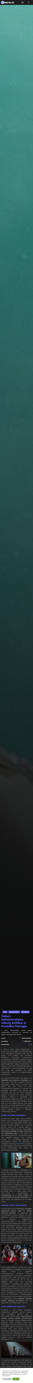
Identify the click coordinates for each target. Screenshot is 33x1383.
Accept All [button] (16, 1379)
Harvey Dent (20, 1144)
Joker (12, 1049)
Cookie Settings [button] (7, 1379)
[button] (22, 2)
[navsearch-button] (28, 2)
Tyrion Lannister (26, 1038)
